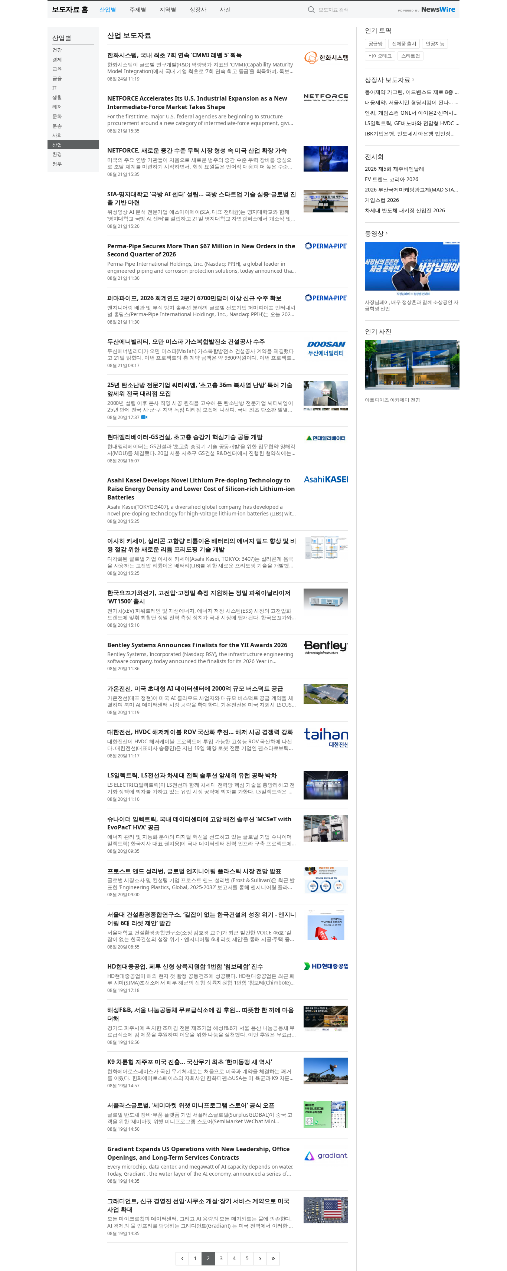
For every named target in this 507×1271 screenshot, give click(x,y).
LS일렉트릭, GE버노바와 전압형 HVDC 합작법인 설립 (426, 123)
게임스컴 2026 (382, 199)
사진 (225, 9)
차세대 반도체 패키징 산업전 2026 (405, 210)
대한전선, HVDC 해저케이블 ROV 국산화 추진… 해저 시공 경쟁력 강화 (200, 732)
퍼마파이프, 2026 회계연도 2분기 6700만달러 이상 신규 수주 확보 (194, 298)
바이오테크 (380, 55)
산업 (57, 144)
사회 (57, 135)
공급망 (376, 43)
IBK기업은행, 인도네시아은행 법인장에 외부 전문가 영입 (431, 133)
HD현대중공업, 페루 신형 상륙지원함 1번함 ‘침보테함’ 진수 (185, 966)
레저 (57, 106)
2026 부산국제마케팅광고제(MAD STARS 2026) (420, 189)
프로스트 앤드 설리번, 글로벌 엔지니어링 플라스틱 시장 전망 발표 (194, 871)
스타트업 (410, 55)
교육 (57, 68)
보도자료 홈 (70, 9)
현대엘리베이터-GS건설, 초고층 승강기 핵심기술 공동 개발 (185, 437)
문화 (57, 116)
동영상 (374, 233)
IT (54, 87)
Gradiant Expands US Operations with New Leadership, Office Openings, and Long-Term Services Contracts (198, 1153)
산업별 (107, 9)
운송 (57, 125)
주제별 (138, 9)
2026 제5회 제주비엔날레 (394, 168)
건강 (57, 49)
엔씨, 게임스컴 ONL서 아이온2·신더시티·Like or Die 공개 (431, 112)
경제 (57, 59)
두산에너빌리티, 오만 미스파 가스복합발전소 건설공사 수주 (186, 341)
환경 (57, 154)
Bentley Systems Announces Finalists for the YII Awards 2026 (197, 645)
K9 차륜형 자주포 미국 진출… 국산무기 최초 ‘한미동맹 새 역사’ (189, 1062)
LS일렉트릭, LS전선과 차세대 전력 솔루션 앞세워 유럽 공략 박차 (192, 775)
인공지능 (435, 43)
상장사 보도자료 (387, 79)
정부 (57, 163)
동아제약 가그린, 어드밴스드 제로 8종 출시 (415, 91)
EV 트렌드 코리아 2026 (391, 179)
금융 (57, 78)
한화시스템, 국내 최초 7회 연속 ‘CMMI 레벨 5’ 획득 (174, 55)
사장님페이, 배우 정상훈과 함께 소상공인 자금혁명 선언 (411, 305)
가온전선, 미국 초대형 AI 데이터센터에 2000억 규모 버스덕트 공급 (195, 688)
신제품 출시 (404, 43)
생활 (57, 97)
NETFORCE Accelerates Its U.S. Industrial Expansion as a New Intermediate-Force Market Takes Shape (197, 102)
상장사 (198, 9)
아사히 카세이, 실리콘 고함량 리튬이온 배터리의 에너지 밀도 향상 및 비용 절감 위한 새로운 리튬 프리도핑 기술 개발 (201, 545)
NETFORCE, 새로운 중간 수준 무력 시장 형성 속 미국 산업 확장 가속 (197, 150)
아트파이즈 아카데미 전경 (392, 399)
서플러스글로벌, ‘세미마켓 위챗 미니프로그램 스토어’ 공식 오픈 (191, 1105)
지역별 (168, 9)
